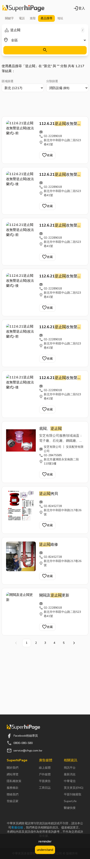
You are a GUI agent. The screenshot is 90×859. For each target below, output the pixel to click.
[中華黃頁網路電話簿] (23, 8)
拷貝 (48, 493)
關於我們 (12, 768)
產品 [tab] (46, 18)
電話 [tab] (22, 18)
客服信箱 (17, 828)
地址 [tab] (60, 18)
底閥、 (50, 428)
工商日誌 (45, 788)
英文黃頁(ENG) (73, 788)
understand (45, 849)
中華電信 (70, 781)
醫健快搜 (70, 808)
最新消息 (70, 774)
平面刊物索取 (72, 794)
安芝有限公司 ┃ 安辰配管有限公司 (64, 449)
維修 (48, 544)
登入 (79, 8)
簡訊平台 (70, 768)
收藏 (47, 155)
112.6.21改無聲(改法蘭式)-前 (60, 124)
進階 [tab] (33, 18)
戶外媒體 (45, 774)
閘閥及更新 (54, 595)
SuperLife (70, 801)
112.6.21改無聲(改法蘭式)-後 (60, 174)
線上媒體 (45, 768)
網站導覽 (12, 774)
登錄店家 (12, 801)
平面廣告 (45, 781)
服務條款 (12, 788)
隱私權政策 (14, 781)
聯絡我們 (12, 794)
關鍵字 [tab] (9, 18)
